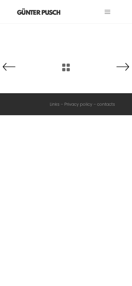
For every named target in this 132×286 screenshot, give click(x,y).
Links (55, 104)
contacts (106, 104)
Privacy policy (78, 104)
